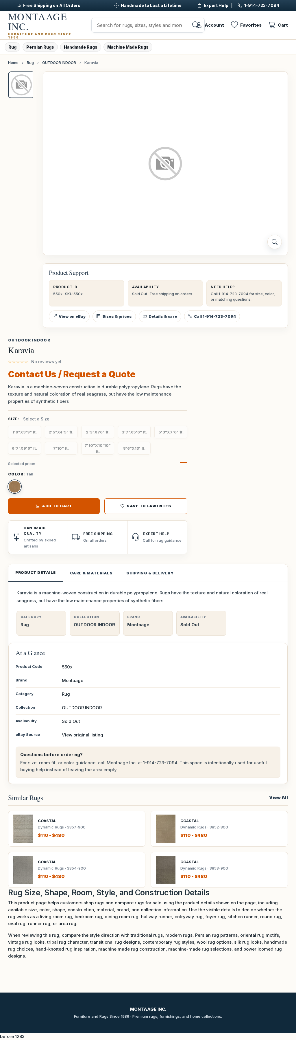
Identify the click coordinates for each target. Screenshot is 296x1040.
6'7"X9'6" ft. (24, 448)
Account (214, 25)
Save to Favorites (149, 506)
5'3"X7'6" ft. (171, 432)
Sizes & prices (117, 316)
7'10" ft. (61, 448)
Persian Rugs (40, 47)
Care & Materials (91, 573)
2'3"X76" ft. (98, 432)
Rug (12, 47)
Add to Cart (57, 506)
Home (13, 62)
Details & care (163, 316)
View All (278, 797)
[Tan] (14, 486)
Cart (283, 25)
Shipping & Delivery (149, 573)
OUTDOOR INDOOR (59, 62)
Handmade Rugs (80, 47)
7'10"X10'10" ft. (97, 448)
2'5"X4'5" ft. (61, 432)
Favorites (251, 25)
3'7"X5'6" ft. (134, 432)
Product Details (35, 572)
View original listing (82, 735)
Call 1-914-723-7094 (215, 316)
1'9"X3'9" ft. (24, 432)
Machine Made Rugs (128, 47)
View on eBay (72, 316)
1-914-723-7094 (160, 762)
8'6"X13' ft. (134, 448)
